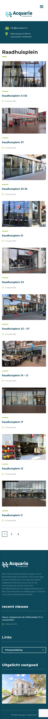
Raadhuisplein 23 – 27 (15, 328)
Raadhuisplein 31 (12, 235)
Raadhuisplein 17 (12, 422)
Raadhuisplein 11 (12, 515)
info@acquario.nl (18, 28)
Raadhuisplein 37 (13, 142)
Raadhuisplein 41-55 (14, 95)
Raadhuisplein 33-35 (14, 188)
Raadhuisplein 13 (12, 468)
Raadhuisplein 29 (13, 282)
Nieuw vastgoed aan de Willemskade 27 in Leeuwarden (22, 618)
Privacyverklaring (13, 650)
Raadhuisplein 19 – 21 (15, 375)
